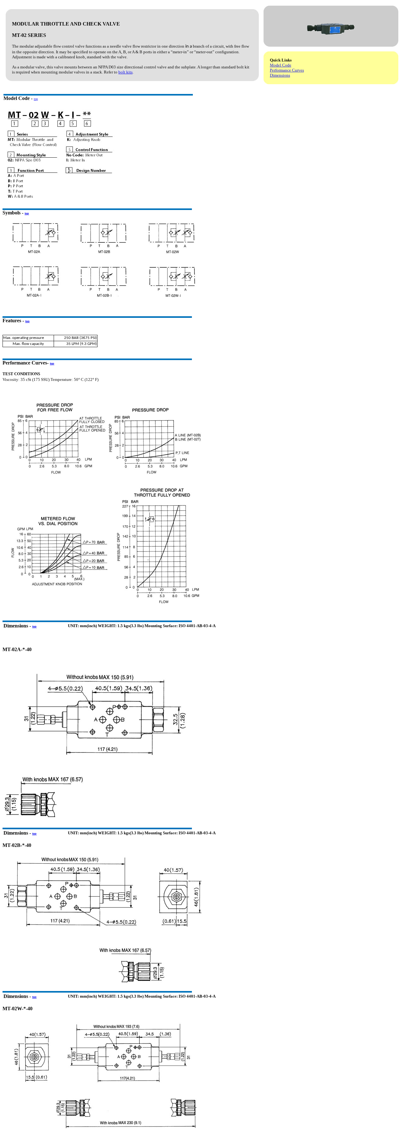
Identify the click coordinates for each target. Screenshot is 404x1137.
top (36, 99)
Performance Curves (287, 70)
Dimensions (280, 75)
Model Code (280, 65)
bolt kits (125, 72)
